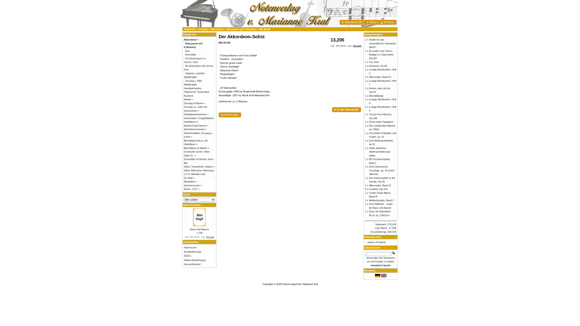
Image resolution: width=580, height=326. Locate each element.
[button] (352, 22)
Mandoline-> (190, 181)
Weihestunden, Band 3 (381, 200)
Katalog (203, 29)
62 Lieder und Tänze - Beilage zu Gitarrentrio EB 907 (381, 55)
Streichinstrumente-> (195, 129)
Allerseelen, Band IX (380, 185)
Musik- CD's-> (192, 189)
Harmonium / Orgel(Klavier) (199, 118)
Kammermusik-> (193, 185)
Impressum (190, 247)
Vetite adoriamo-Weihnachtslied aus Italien (379, 152)
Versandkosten (192, 264)
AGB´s (187, 255)
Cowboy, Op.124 (378, 189)
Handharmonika (192, 88)
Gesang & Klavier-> (194, 103)
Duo (187, 51)
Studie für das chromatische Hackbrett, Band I (382, 43)
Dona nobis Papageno (381, 121)
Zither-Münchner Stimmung (199, 170)
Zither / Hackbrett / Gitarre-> (199, 166)
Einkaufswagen (373, 34)
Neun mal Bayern (199, 229)
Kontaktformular (192, 251)
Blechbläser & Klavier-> (196, 148)
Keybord (188, 95)
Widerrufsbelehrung (194, 260)
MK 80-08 (264, 29)
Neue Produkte (192, 205)
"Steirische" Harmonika (196, 92)
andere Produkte (376, 242)
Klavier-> (188, 99)
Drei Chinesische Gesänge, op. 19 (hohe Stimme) (381, 170)
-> (191, 39)
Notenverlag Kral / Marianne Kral (300, 284)
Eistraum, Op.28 (378, 66)
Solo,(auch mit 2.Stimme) (241, 29)
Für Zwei (374, 62)
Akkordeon (217, 29)
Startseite (190, 29)
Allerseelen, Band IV (380, 77)
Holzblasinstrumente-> (196, 114)
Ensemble (190, 54)
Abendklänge (376, 95)
